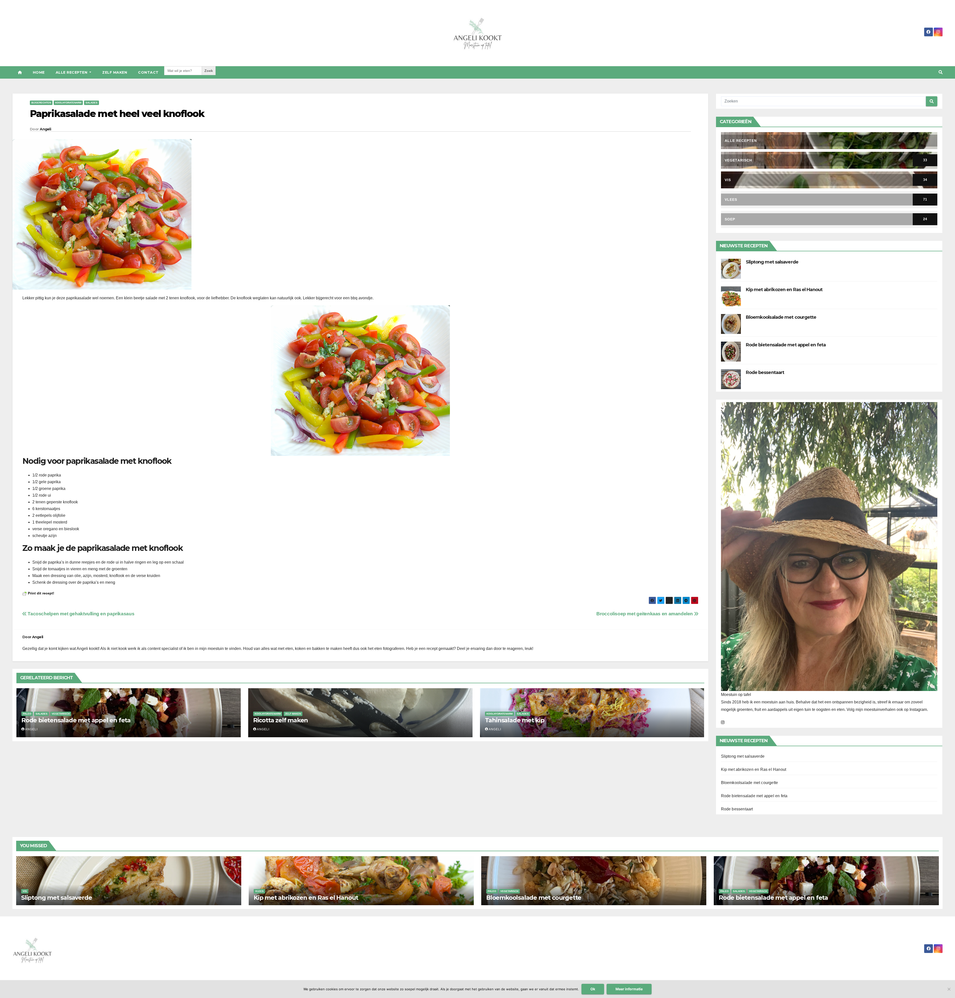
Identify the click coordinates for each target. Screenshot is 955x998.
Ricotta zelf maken (280, 720)
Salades (91, 102)
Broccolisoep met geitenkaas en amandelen (645, 613)
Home (39, 72)
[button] (941, 72)
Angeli (45, 129)
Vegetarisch (61, 713)
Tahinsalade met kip (514, 720)
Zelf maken (114, 72)
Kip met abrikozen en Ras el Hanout (784, 289)
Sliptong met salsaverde (772, 262)
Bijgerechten (41, 102)
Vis (25, 891)
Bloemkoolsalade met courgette (781, 317)
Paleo (27, 713)
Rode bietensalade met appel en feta (76, 720)
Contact (148, 72)
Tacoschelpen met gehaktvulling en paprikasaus (80, 613)
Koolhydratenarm (68, 102)
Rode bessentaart (765, 372)
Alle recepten (72, 72)
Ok (592, 989)
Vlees (259, 891)
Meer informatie (629, 989)
